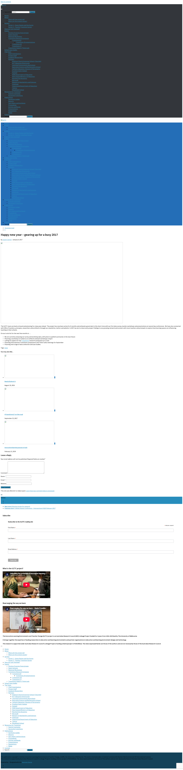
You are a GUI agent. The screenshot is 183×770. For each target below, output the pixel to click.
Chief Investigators (14, 54)
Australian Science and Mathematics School (26, 67)
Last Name (12, 538)
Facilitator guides (14, 99)
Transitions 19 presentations (25, 42)
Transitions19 (16, 40)
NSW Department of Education (22, 75)
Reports (11, 101)
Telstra (14, 88)
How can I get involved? (12, 29)
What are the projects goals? (17, 21)
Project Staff (12, 56)
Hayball (14, 73)
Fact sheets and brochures (16, 103)
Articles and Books (14, 107)
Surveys (7, 23)
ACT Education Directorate (21, 63)
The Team (8, 52)
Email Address (13, 549)
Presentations (13, 109)
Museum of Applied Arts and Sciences (24, 82)
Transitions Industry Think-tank (18, 48)
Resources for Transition (13, 92)
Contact (7, 114)
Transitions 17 (17, 46)
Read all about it (10, 381)
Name (3, 476)
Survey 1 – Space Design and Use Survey (20, 25)
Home (7, 16)
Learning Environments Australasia (23, 65)
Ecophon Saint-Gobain (19, 71)
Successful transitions (15, 95)
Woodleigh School (18, 90)
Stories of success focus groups (18, 33)
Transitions (25, 341)
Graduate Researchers (15, 57)
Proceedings (12, 105)
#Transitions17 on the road (14, 414)
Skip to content (6, 2)
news (6, 348)
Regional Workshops (15, 36)
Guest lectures (13, 35)
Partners (11, 59)
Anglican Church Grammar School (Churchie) (26, 61)
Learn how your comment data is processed (40, 491)
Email (3, 480)
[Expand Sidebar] (1, 494)
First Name (12, 527)
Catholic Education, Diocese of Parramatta (26, 69)
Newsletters (12, 111)
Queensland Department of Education (24, 86)
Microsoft (15, 80)
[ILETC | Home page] (3, 5)
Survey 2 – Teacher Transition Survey (20, 27)
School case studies (11, 50)
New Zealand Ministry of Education (23, 76)
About (7, 17)
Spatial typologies (14, 94)
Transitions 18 (17, 44)
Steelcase (15, 84)
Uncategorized (9, 228)
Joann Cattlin (7, 240)
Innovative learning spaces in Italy (16, 447)
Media (10, 113)
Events (7, 31)
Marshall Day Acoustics (19, 78)
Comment (4, 473)
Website (3, 484)
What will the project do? (16, 19)
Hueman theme (27, 762)
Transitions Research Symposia (18, 38)
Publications (9, 97)
